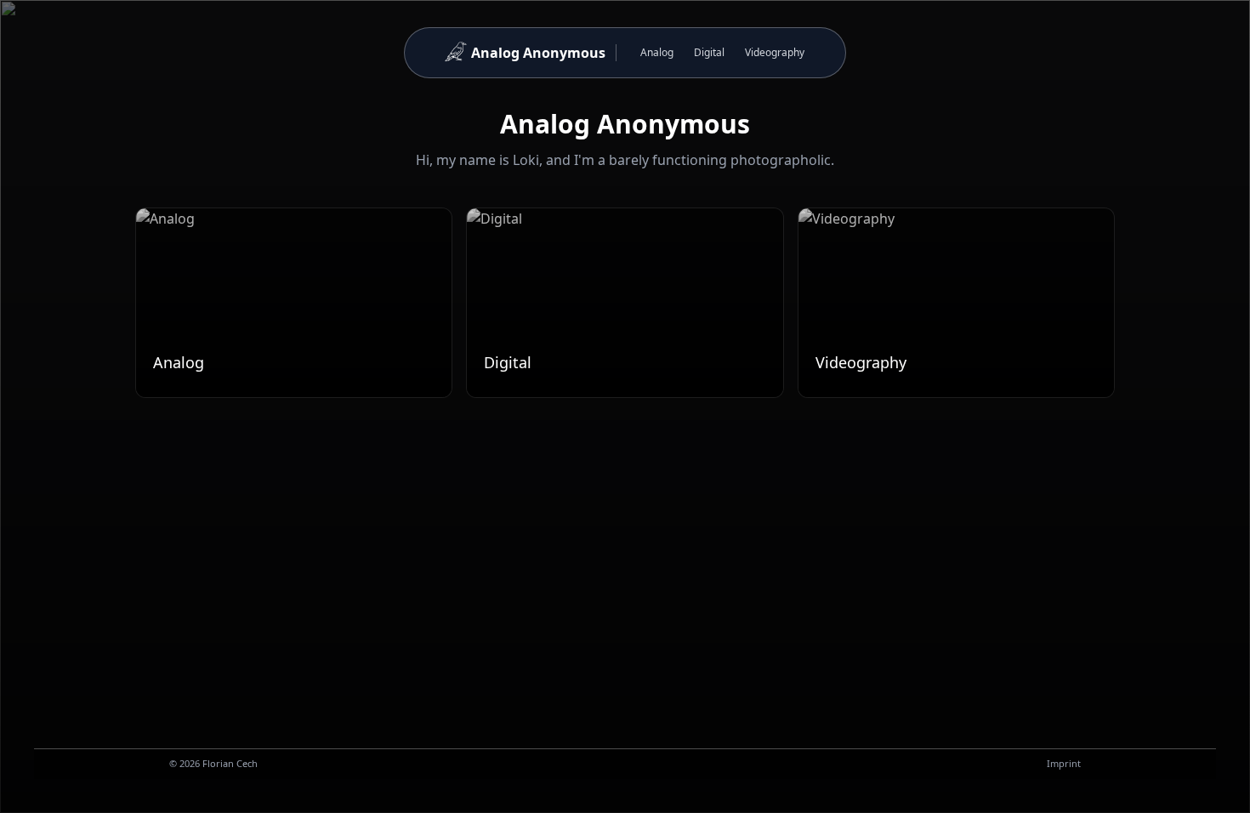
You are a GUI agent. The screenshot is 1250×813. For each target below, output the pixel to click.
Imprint (1064, 763)
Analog (656, 52)
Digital (709, 52)
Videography (774, 52)
